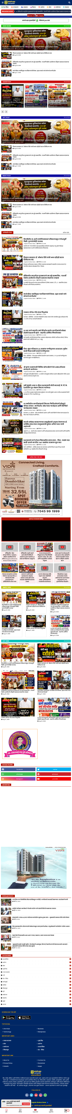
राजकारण (15, 7)
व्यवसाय (25, 7)
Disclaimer (41, 1063)
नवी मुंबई (37, 982)
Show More (67, 26)
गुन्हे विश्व (37, 969)
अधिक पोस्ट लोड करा (36, 457)
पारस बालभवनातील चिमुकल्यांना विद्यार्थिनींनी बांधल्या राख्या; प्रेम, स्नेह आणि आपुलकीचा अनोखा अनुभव (45, 557)
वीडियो (20, 1112)
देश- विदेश (37, 978)
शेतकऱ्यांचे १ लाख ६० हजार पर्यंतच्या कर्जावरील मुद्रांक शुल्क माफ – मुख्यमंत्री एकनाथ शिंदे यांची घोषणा (40, 917)
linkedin (6, 1066)
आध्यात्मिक (37, 959)
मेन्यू (65, 1112)
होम (6, 1112)
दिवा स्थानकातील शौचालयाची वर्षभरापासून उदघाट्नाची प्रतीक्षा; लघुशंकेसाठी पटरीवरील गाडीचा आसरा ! (41, 926)
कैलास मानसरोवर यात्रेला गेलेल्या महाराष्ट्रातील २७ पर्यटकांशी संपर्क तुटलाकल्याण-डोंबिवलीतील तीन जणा (9, 578)
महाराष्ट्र (37, 998)
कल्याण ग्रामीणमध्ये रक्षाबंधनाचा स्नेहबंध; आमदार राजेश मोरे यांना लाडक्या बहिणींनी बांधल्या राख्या (27, 578)
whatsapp (19, 774)
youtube (55, 779)
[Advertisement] (15, 815)
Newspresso (42, 1032)
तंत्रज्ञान (67, 7)
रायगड (37, 1004)
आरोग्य (42, 7)
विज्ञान (34, 7)
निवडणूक (37, 988)
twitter (55, 769)
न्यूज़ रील (51, 1112)
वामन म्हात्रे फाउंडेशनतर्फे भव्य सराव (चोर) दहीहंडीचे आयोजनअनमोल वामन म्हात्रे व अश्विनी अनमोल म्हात (62, 557)
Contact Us (41, 1060)
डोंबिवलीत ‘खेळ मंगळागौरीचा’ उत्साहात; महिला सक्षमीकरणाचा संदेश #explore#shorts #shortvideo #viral (9, 557)
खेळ (50, 7)
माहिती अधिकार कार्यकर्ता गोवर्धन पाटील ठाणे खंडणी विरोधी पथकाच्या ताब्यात (34, 908)
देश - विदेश (41, 1050)
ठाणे (37, 975)
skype (40, 1066)
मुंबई (37, 1001)
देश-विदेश (5, 7)
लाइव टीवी (35, 1112)
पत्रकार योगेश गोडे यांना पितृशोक (35, 628)
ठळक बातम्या (37, 972)
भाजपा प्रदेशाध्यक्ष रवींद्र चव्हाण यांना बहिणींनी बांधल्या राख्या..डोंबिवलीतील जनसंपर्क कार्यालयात (44, 578)
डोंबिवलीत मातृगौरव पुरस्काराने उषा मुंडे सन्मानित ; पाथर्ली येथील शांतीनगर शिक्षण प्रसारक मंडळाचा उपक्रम (41, 63)
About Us (6, 1060)
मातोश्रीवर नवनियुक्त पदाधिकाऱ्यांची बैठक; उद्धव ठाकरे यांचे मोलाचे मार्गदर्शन (34, 71)
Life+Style (6, 1029)
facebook (19, 769)
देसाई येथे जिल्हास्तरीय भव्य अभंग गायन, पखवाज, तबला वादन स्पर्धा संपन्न (33, 935)
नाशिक (37, 985)
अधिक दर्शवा (66, 232)
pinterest (55, 774)
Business (41, 1029)
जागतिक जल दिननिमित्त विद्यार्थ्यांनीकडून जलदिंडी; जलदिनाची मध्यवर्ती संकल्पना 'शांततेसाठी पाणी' (40, 899)
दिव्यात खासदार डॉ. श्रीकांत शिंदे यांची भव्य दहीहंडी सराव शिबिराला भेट (32, 53)
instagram (19, 779)
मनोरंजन (58, 7)
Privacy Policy (7, 1063)
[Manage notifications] (68, 1110)
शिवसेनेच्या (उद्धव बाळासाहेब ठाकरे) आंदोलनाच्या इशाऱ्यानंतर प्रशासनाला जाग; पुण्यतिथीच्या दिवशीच (62, 578)
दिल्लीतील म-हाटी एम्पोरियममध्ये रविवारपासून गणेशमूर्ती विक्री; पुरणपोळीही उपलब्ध (30, 47)
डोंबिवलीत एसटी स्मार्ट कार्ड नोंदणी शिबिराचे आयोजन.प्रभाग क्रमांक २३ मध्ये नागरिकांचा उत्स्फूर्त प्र (27, 556)
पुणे (37, 991)
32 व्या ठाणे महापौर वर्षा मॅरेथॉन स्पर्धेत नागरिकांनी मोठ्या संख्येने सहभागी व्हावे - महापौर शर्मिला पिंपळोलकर (60, 631)
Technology (7, 1032)
